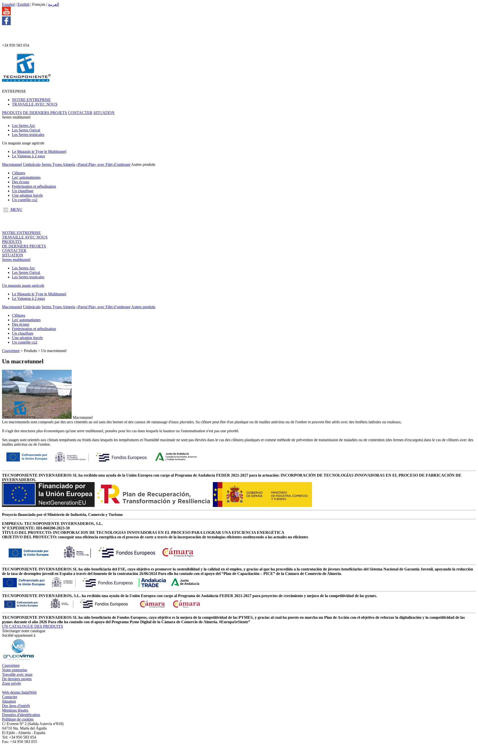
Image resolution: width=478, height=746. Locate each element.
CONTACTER (80, 113)
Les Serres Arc (23, 126)
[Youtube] (6, 14)
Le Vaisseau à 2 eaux (28, 156)
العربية (53, 4)
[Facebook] (6, 24)
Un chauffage (22, 191)
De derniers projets (17, 679)
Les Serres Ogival (26, 130)
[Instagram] (10, 41)
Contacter (9, 697)
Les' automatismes (26, 177)
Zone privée (11, 683)
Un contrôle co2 (24, 200)
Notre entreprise (14, 670)
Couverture (11, 351)
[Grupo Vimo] (18, 661)
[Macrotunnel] (37, 417)
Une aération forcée (27, 195)
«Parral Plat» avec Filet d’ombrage (103, 164)
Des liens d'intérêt (16, 706)
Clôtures (18, 173)
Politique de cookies (18, 719)
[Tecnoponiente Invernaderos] (26, 78)
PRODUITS (12, 113)
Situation (9, 701)
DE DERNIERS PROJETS (45, 113)
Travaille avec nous (17, 674)
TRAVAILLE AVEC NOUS (35, 104)
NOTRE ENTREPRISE (31, 100)
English (23, 4)
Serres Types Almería (58, 164)
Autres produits (143, 307)
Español (8, 4)
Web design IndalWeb (19, 692)
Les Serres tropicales (28, 134)
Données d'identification (21, 715)
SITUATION (104, 113)
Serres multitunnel (16, 259)
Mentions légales (15, 710)
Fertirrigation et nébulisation (34, 186)
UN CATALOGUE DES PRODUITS (32, 626)
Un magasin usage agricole (23, 285)
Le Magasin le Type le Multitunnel (39, 151)
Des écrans (20, 182)
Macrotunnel (12, 164)
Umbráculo (32, 164)
